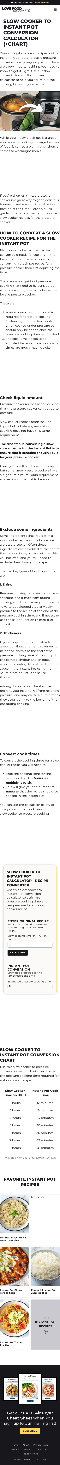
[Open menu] (55, 9)
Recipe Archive (30, 1453)
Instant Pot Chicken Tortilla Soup (12, 1291)
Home (15, 1445)
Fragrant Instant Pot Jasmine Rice (43, 1291)
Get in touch (42, 1449)
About (26, 1445)
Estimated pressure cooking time (29, 981)
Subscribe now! (42, 2)
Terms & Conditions (21, 1449)
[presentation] (14, 1214)
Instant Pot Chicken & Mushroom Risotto (13, 1239)
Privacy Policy (40, 1445)
